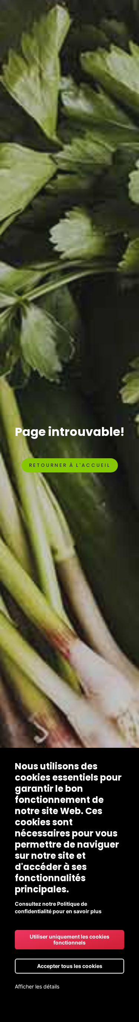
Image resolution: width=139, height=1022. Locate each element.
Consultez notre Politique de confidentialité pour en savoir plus (58, 907)
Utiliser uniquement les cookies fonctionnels (69, 939)
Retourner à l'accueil (69, 465)
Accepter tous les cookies (69, 966)
